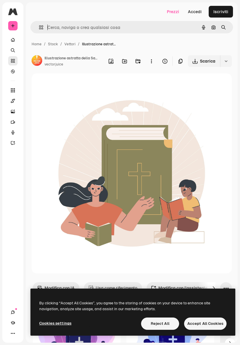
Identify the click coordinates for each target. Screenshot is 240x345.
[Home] (13, 39)
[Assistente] (13, 143)
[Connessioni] (13, 312)
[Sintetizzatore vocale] (13, 132)
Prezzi (173, 11)
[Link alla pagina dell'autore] (37, 61)
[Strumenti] (13, 90)
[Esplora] (13, 71)
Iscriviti (220, 11)
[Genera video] (13, 122)
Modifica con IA (59, 288)
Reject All (160, 323)
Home (37, 44)
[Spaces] (13, 101)
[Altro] (13, 333)
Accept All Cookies (205, 323)
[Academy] (13, 322)
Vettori (70, 44)
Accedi (195, 11)
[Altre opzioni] (151, 61)
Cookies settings (55, 323)
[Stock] (13, 60)
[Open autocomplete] (39, 27)
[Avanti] (213, 288)
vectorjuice (53, 64)
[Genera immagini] (13, 111)
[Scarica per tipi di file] (226, 61)
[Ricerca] (13, 50)
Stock (53, 44)
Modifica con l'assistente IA (185, 288)
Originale (70, 84)
